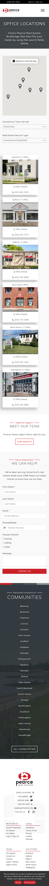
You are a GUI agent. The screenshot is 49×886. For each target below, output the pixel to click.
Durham (24, 629)
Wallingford (25, 717)
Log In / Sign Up (12, 836)
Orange (24, 700)
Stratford (24, 711)
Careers (9, 859)
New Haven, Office (20, 285)
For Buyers (10, 830)
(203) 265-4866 (21, 404)
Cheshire (24, 617)
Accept (18, 882)
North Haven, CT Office (20, 327)
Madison (24, 664)
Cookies (29, 836)
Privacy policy (29, 882)
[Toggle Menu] (43, 10)
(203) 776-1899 (21, 320)
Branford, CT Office (20, 157)
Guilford (24, 641)
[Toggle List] (44, 127)
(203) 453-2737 (21, 234)
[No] (46, 878)
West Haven (24, 723)
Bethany (24, 606)
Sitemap (29, 839)
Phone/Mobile (9, 522)
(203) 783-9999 (21, 277)
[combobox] (22, 127)
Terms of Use (31, 830)
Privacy (29, 833)
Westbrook (24, 729)
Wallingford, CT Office (20, 370)
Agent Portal (11, 865)
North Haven (24, 694)
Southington (24, 705)
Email (5, 510)
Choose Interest (10, 534)
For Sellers (10, 833)
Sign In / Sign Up (35, 2)
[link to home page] (24, 779)
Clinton (24, 623)
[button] (30, 90)
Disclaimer (30, 828)
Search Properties (13, 828)
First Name (8, 486)
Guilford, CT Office (20, 199)
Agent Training (12, 862)
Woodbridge (24, 735)
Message (7, 553)
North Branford (24, 688)
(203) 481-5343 (21, 192)
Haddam (24, 647)
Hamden (24, 653)
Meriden (24, 670)
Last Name (8, 498)
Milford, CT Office (20, 242)
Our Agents (24, 441)
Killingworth (24, 659)
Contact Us (24, 571)
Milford (24, 676)
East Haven (24, 635)
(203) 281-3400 (13, 2)
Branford (24, 612)
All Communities (24, 749)
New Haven (25, 682)
